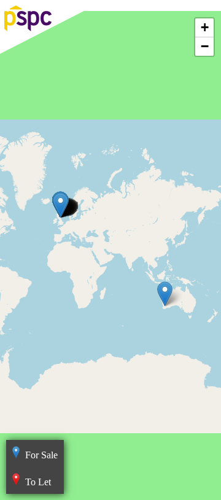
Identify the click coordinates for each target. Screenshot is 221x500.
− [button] (205, 46)
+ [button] (205, 27)
